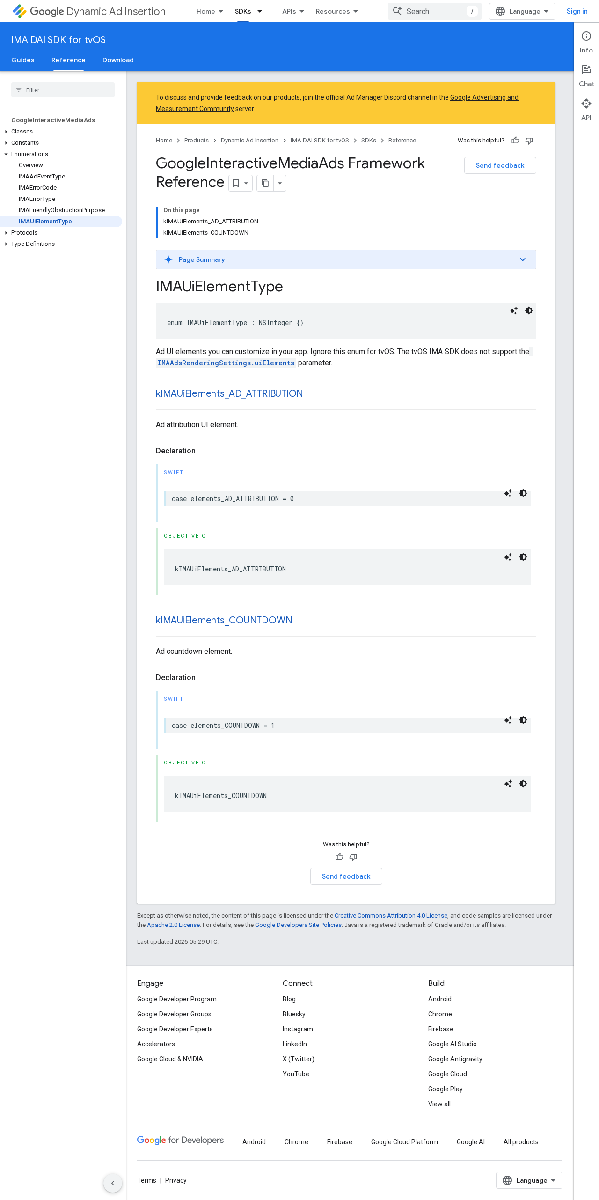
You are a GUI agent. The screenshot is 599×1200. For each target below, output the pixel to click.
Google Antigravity (455, 1059)
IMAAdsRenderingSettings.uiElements (226, 362)
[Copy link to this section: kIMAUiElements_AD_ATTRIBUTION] (312, 394)
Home (206, 11)
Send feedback (500, 165)
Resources (333, 11)
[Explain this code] (513, 310)
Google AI (471, 1142)
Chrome (440, 1014)
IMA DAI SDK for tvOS (58, 40)
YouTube (296, 1074)
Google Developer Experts (175, 1029)
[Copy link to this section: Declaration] (205, 451)
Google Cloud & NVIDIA (170, 1059)
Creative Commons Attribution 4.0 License (391, 915)
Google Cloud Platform (404, 1142)
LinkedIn (295, 1044)
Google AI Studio (452, 1044)
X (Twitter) (298, 1059)
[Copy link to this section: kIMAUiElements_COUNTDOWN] (301, 621)
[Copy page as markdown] (265, 183)
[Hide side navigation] (112, 1183)
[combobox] (435, 11)
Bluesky (294, 1014)
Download (118, 60)
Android (440, 999)
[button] (61, 131)
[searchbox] (63, 89)
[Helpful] (515, 140)
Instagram (298, 1029)
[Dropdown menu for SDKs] (262, 11)
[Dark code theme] (528, 310)
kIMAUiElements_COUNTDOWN (224, 620)
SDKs (243, 11)
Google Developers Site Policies (298, 924)
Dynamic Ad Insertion (116, 11)
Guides (23, 60)
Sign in (577, 11)
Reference (68, 60)
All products (521, 1142)
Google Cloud (447, 1074)
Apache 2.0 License (173, 924)
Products (196, 140)
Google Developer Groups (174, 1014)
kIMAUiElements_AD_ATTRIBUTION (229, 394)
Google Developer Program (177, 999)
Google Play (445, 1089)
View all (439, 1104)
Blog (289, 999)
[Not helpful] (529, 140)
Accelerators (156, 1044)
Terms (146, 1180)
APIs (289, 11)
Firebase (440, 1029)
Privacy (176, 1180)
